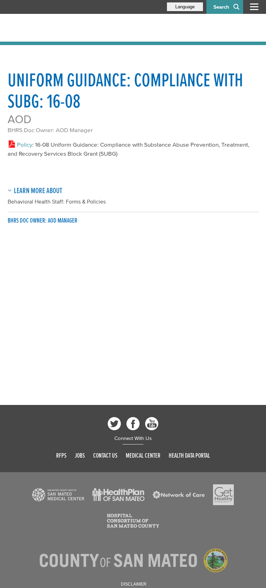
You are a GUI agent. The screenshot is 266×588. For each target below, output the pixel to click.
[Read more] (58, 494)
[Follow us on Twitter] (114, 423)
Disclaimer (134, 584)
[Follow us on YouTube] (151, 423)
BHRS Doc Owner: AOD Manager (50, 130)
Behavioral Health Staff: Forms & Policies (57, 201)
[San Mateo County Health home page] (52, 28)
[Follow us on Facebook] (133, 423)
